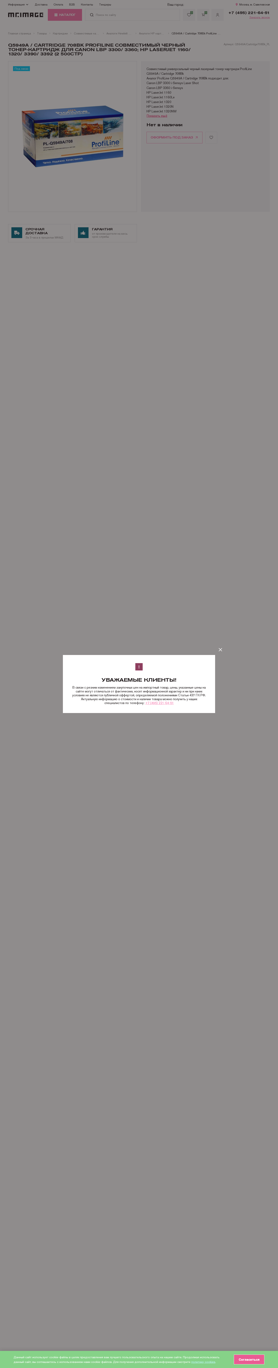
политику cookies (203, 1362)
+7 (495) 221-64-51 (159, 703)
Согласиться (249, 1359)
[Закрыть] (220, 649)
